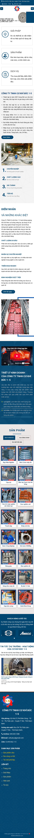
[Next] (32, 635)
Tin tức (6, 785)
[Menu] (1, 8)
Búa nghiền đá (25, 566)
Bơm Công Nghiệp (8, 546)
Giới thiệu (6, 773)
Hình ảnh (6, 781)
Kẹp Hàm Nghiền (8, 462)
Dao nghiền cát (25, 504)
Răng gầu (8, 566)
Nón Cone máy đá (25, 462)
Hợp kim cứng (8, 606)
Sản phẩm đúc (8, 753)
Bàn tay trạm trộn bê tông (25, 483)
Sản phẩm (7, 777)
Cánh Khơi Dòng (25, 606)
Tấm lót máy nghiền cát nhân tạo (8, 505)
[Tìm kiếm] (32, 8)
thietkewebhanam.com (17, 835)
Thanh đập (8, 526)
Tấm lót (8, 482)
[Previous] (2, 635)
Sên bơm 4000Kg (25, 546)
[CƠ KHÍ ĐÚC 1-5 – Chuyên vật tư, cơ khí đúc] (17, 8)
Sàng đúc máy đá (8, 586)
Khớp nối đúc (25, 526)
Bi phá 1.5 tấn (25, 586)
